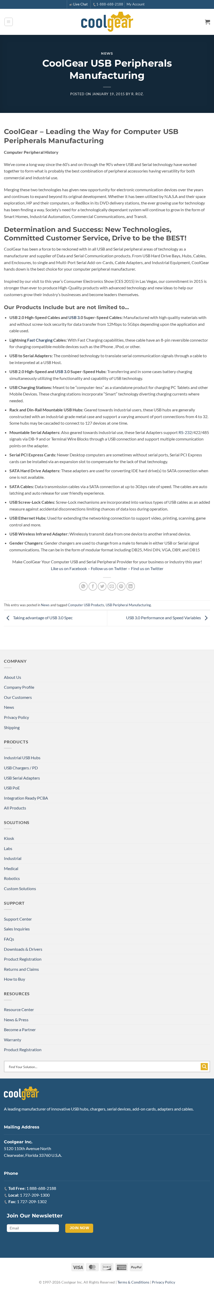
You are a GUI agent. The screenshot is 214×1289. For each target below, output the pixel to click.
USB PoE (12, 787)
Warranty (12, 1039)
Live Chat (80, 4)
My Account (136, 4)
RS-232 (185, 432)
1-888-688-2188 (109, 4)
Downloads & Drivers (23, 949)
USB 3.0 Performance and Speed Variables (164, 617)
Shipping (12, 727)
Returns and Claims (21, 969)
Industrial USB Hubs (22, 757)
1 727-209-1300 (35, 1194)
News (107, 53)
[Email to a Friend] (112, 586)
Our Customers (18, 697)
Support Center (18, 918)
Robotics (12, 878)
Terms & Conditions (133, 1282)
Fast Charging (39, 339)
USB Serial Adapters (22, 777)
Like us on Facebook (69, 568)
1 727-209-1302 (32, 1201)
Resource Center (19, 1009)
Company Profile (19, 687)
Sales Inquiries (17, 928)
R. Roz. (137, 94)
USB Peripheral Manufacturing (128, 605)
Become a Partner (20, 1029)
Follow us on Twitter (109, 568)
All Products (15, 807)
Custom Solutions (20, 888)
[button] (8, 22)
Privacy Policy (16, 717)
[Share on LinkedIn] (130, 586)
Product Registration (22, 958)
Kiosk (9, 838)
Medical (11, 868)
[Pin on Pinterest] (121, 586)
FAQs (9, 938)
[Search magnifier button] (204, 1066)
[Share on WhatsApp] (83, 586)
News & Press (16, 1019)
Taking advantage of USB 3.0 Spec (42, 617)
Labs (8, 848)
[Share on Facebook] (92, 586)
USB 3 (74, 317)
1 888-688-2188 (41, 1188)
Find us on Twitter (147, 568)
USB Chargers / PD (21, 767)
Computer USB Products (86, 605)
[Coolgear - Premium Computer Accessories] (107, 22)
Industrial (12, 858)
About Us (12, 677)
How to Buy (14, 979)
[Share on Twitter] (102, 586)
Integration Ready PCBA (26, 797)
